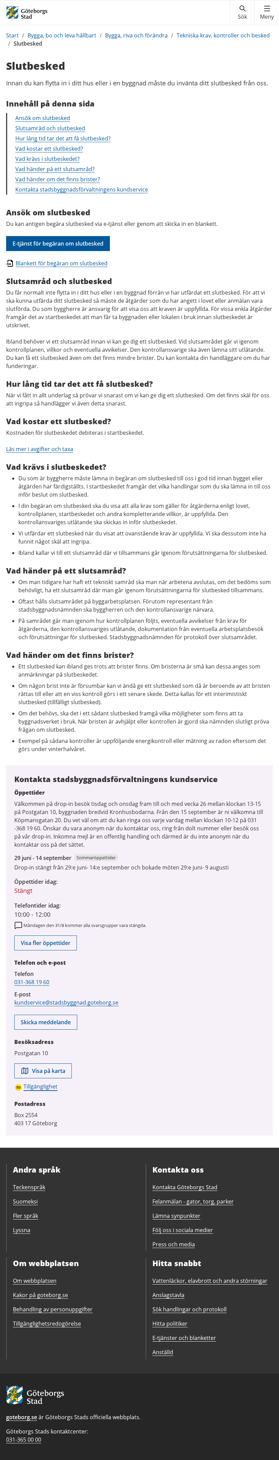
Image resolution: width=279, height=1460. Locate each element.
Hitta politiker (169, 1323)
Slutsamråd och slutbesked (50, 128)
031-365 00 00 (23, 1439)
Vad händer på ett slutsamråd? (55, 169)
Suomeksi (25, 1201)
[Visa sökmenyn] (242, 12)
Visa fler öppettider (45, 943)
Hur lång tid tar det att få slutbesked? (63, 138)
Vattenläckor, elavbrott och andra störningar (209, 1280)
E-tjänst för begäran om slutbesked (58, 243)
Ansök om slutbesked (42, 118)
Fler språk (25, 1216)
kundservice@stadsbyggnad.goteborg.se (66, 1002)
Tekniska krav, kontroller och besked (223, 35)
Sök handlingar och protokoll (189, 1309)
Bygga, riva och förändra (136, 35)
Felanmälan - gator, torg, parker (193, 1201)
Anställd (162, 1352)
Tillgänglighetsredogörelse (47, 1323)
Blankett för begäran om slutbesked (62, 263)
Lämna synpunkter (176, 1216)
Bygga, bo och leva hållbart (62, 35)
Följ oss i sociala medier (182, 1230)
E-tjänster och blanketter (184, 1338)
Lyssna (21, 1230)
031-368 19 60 (31, 982)
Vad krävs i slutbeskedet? (47, 159)
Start (12, 35)
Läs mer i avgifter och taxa (39, 449)
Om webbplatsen (34, 1280)
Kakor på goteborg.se (40, 1295)
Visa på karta (48, 1071)
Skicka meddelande (46, 1022)
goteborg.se (21, 1417)
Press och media (173, 1244)
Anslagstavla (168, 1295)
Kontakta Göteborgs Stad (184, 1187)
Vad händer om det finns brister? (57, 179)
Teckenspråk (29, 1187)
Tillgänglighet (40, 1086)
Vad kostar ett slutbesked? (49, 148)
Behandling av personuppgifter (53, 1309)
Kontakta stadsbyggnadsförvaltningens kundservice (81, 189)
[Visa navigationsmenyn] (267, 12)
